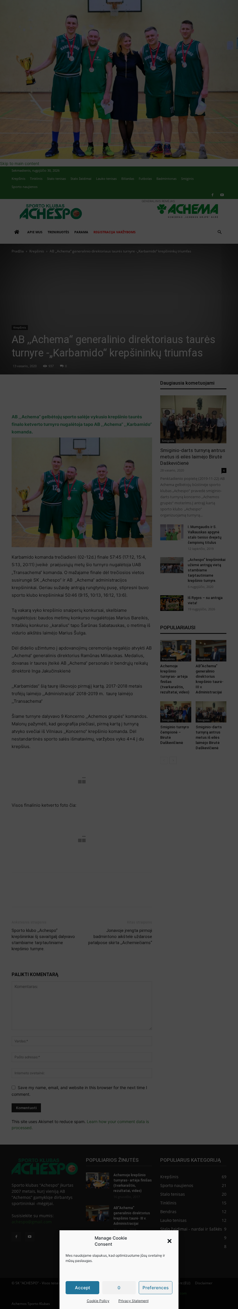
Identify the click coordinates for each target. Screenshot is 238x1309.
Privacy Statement (133, 1301)
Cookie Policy (98, 1301)
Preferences (156, 1287)
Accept (82, 1287)
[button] (169, 1241)
